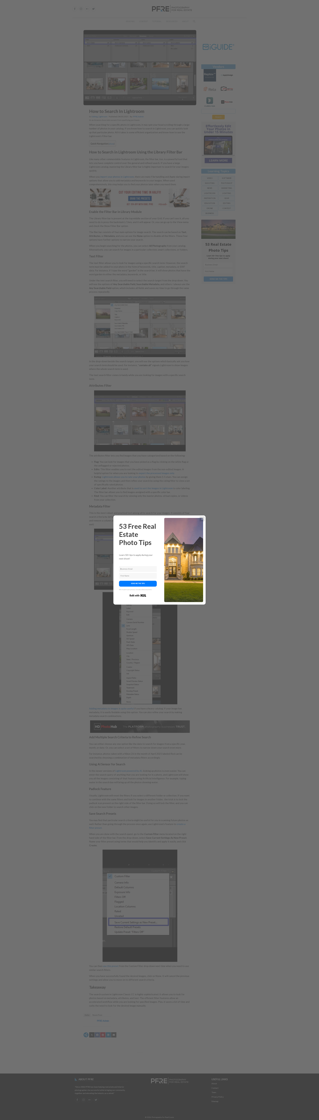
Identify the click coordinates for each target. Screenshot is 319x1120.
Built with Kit (138, 595)
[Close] (202, 518)
